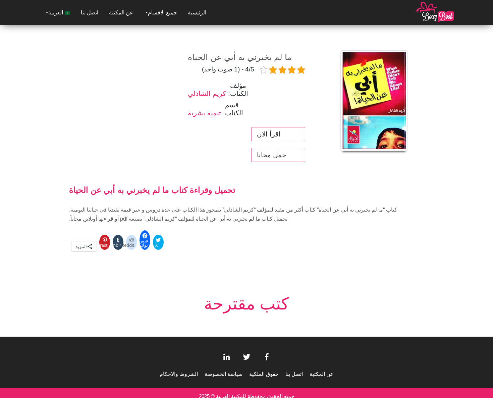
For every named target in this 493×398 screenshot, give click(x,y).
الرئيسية (197, 12)
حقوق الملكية (264, 374)
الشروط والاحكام (179, 374)
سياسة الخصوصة (223, 374)
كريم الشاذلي (207, 93)
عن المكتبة (121, 12)
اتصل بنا (89, 12)
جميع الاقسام (162, 12)
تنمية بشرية (204, 113)
